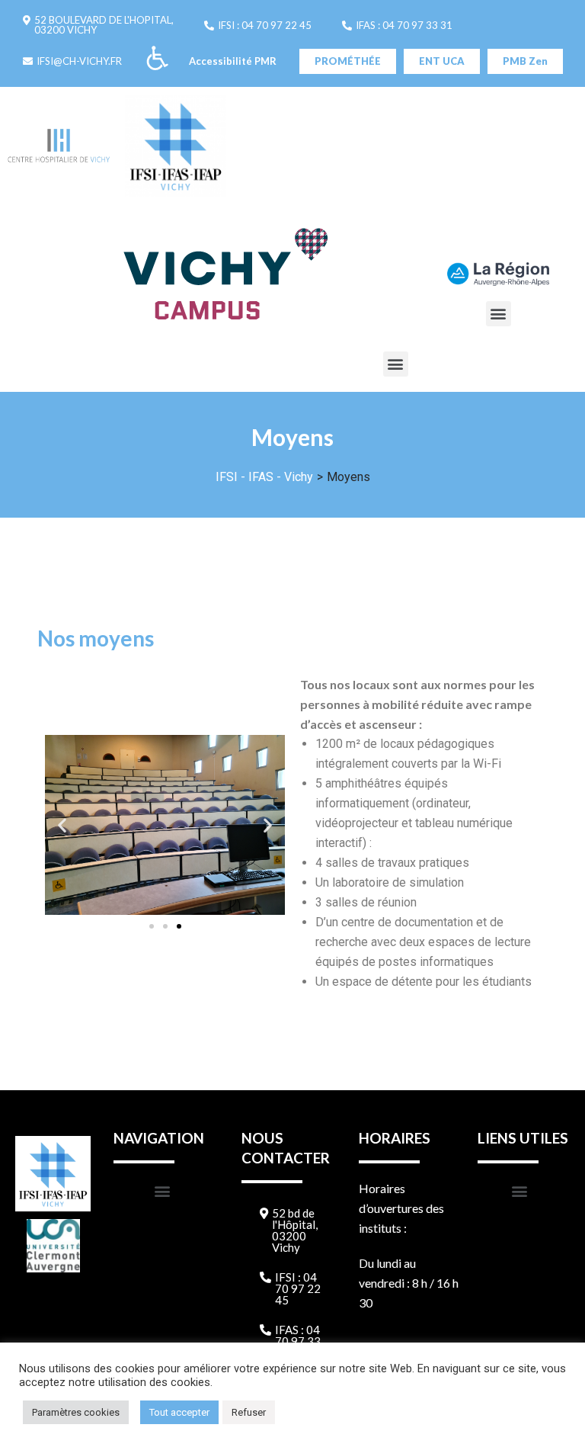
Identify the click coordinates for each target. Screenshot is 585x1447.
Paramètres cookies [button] (76, 1412)
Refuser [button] (249, 1412)
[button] (98, 25)
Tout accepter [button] (179, 1412)
